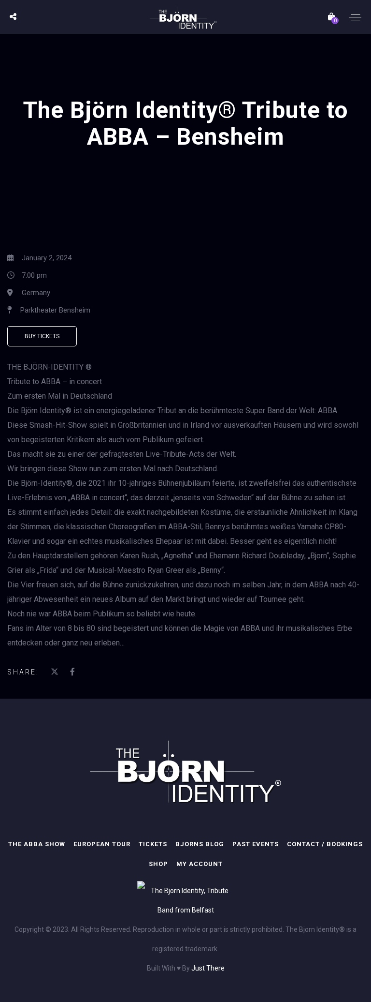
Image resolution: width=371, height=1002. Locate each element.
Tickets (153, 844)
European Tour (101, 844)
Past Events (255, 844)
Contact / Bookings (325, 844)
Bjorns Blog (199, 844)
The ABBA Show (36, 844)
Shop (158, 863)
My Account (199, 863)
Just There (208, 968)
